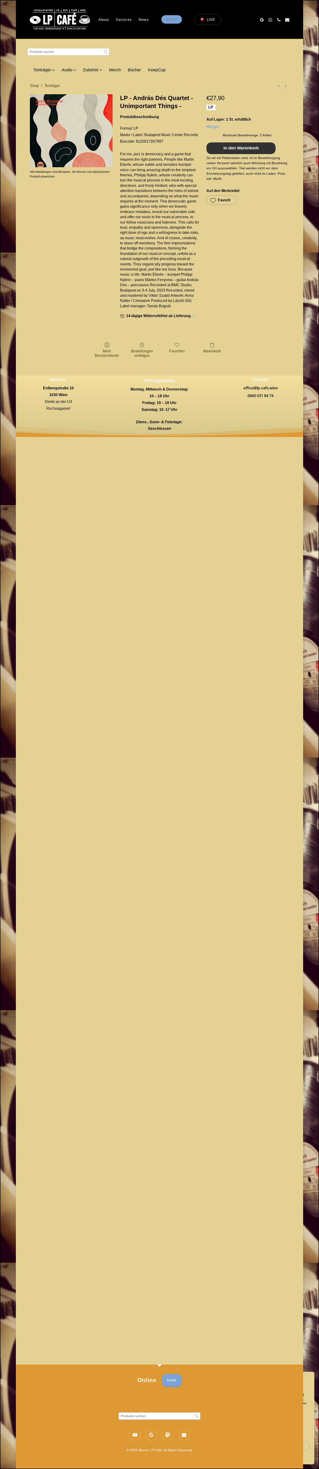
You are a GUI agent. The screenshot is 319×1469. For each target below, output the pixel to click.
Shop (34, 86)
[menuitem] (279, 86)
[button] (221, 200)
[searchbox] (68, 51)
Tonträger (52, 86)
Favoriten (177, 351)
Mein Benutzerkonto (107, 353)
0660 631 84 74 (260, 395)
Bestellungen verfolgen (142, 353)
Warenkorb (212, 351)
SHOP (172, 1380)
